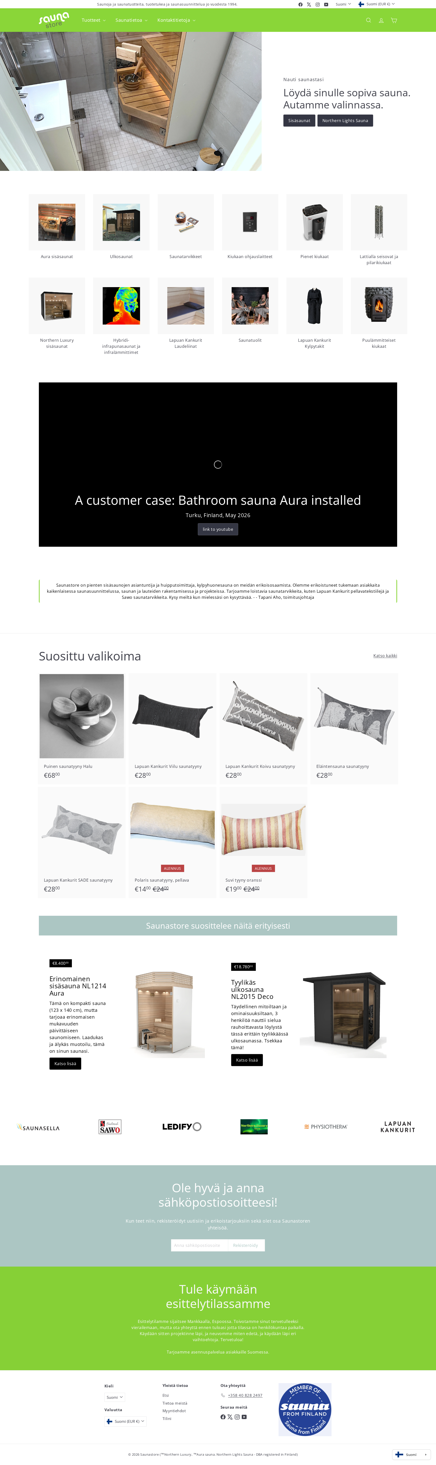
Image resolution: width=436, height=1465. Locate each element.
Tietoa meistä (174, 1403)
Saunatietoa (130, 20)
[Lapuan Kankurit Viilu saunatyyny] (172, 728)
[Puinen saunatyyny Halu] (82, 728)
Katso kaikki (385, 655)
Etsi (165, 1395)
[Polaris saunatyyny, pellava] (172, 842)
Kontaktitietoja (174, 20)
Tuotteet (92, 20)
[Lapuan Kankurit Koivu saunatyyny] (263, 728)
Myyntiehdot (174, 1410)
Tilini (167, 1418)
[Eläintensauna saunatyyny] (354, 728)
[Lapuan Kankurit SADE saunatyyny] (82, 842)
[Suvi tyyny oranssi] (263, 842)
